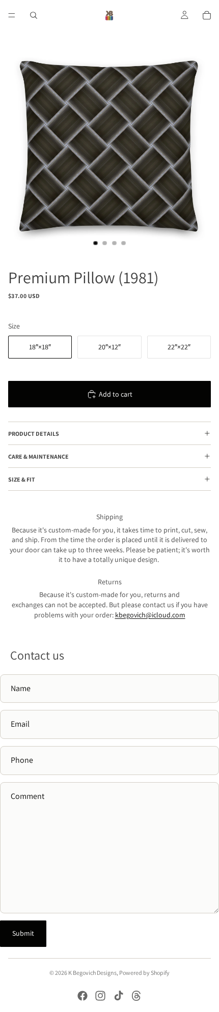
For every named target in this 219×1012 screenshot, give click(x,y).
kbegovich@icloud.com (150, 614)
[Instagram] (100, 996)
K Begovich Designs (92, 972)
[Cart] (207, 15)
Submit (23, 933)
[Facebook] (82, 996)
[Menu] (11, 15)
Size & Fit (21, 479)
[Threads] (136, 996)
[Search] (33, 15)
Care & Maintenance (38, 456)
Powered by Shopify (144, 972)
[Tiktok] (119, 996)
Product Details (33, 433)
